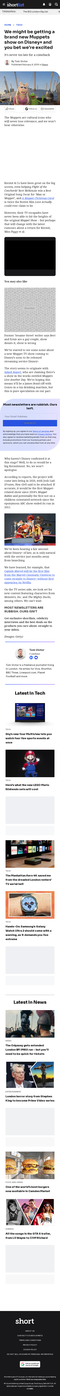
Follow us (33, 109)
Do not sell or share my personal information (30, 1354)
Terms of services (41, 431)
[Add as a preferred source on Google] (30, 1364)
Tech (19, 25)
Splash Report (12, 372)
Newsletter (49, 109)
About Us (30, 1331)
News (45, 64)
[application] (30, 254)
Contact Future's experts (30, 1336)
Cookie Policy (30, 1350)
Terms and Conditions (30, 1340)
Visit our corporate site (36, 1379)
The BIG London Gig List (35, 11)
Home (7, 25)
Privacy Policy (30, 1345)
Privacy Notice (45, 434)
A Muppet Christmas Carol (38, 198)
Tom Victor (21, 61)
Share (11, 109)
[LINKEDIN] (31, 657)
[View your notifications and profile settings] (44, 4)
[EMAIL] (36, 657)
